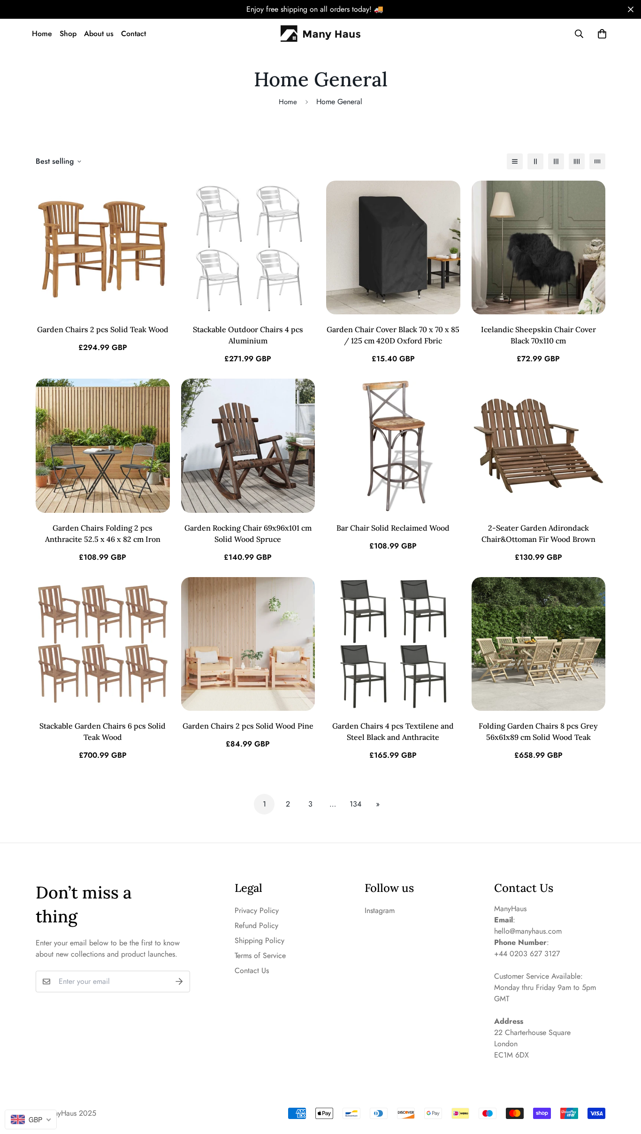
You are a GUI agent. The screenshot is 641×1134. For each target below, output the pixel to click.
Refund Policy (256, 925)
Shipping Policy (259, 940)
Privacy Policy (257, 910)
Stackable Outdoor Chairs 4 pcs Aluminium (248, 335)
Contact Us (252, 970)
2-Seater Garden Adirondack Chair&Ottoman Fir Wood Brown (538, 533)
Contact (133, 33)
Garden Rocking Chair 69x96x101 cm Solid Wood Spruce (248, 533)
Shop (68, 33)
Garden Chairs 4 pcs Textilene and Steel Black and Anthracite (393, 731)
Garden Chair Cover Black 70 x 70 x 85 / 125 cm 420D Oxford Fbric (393, 335)
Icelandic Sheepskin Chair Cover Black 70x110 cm (538, 335)
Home (42, 33)
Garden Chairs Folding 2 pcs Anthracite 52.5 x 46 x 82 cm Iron (102, 533)
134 (355, 804)
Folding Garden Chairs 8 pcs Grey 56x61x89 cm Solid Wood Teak (538, 731)
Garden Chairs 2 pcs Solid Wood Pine (248, 726)
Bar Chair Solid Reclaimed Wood (393, 528)
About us (99, 33)
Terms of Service (260, 955)
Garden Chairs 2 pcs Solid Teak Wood (102, 329)
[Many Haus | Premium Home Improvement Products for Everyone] (320, 34)
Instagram (380, 910)
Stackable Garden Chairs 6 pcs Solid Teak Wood (102, 731)
